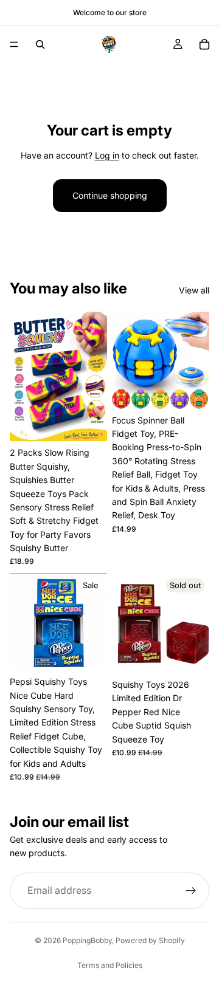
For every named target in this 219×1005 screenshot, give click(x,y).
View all (194, 290)
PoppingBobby (87, 940)
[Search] (40, 44)
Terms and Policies (109, 965)
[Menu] (14, 44)
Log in (107, 155)
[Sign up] (191, 891)
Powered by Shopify (150, 940)
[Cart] (204, 44)
